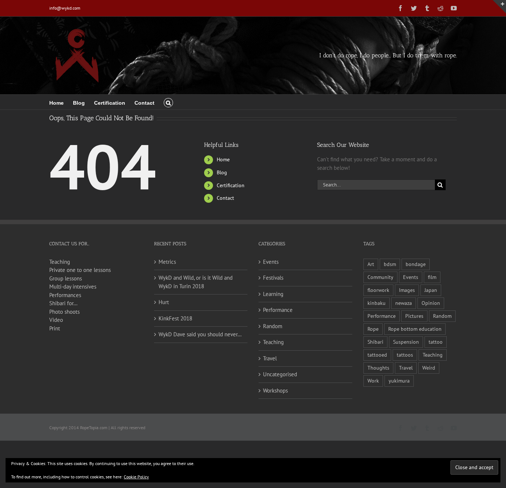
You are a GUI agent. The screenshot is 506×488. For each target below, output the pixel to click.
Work (373, 380)
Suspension (406, 342)
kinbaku (376, 303)
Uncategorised (280, 374)
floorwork (378, 290)
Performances (65, 295)
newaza (403, 303)
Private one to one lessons (80, 269)
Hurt (164, 302)
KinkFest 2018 (175, 318)
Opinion (431, 303)
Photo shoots (64, 311)
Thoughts (378, 367)
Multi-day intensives (72, 286)
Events (271, 261)
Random (272, 326)
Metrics (167, 261)
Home (223, 159)
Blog (222, 172)
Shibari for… (63, 303)
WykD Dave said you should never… (200, 334)
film (432, 277)
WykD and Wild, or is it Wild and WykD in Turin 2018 (196, 282)
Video (56, 319)
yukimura (399, 380)
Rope (373, 329)
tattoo (436, 342)
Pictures (414, 316)
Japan (431, 290)
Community (380, 277)
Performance (278, 309)
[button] (168, 102)
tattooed (377, 354)
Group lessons (65, 278)
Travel (270, 358)
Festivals (273, 277)
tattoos (405, 354)
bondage (416, 264)
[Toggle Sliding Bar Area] (499, 6)
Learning (273, 293)
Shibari (375, 342)
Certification (230, 185)
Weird (428, 367)
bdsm (390, 264)
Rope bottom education (415, 329)
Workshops (275, 390)
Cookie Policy (136, 476)
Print (54, 328)
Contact (225, 198)
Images (407, 290)
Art (370, 264)
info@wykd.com (64, 8)
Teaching (59, 261)
